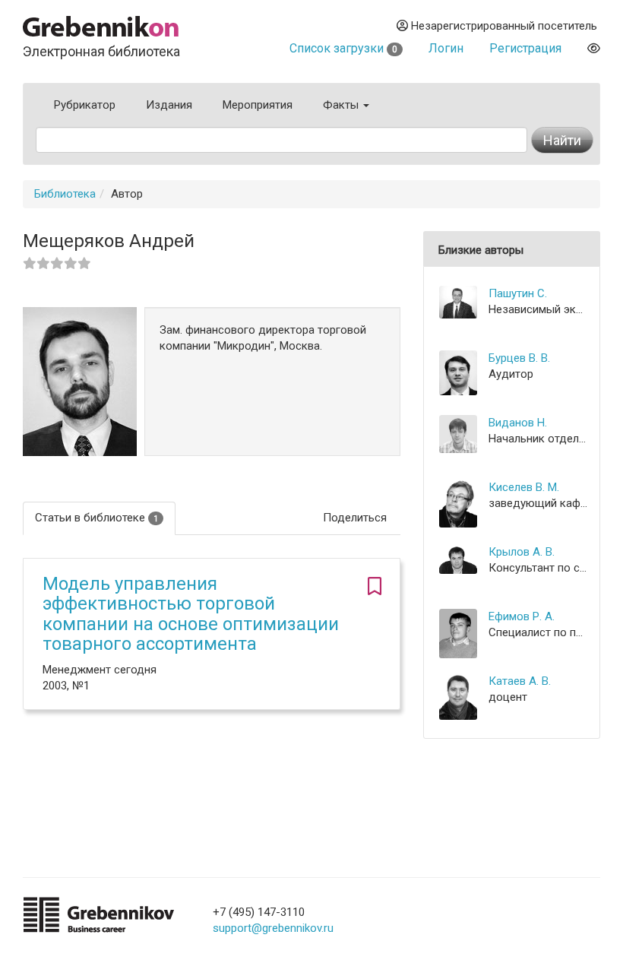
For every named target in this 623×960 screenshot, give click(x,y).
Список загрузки (343, 48)
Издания (169, 105)
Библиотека (65, 194)
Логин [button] (446, 48)
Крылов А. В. (522, 552)
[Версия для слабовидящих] (593, 48)
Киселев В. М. (524, 487)
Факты (342, 105)
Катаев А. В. (520, 681)
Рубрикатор (84, 105)
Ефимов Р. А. (522, 616)
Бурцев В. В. (519, 358)
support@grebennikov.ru (273, 928)
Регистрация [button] (525, 48)
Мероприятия (258, 105)
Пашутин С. (518, 293)
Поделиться (355, 517)
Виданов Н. (518, 422)
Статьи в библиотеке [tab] (96, 517)
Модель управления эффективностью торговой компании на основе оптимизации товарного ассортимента (191, 613)
